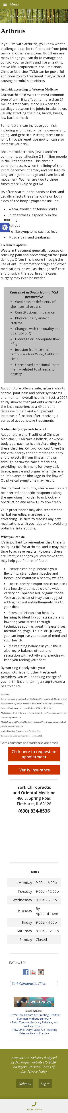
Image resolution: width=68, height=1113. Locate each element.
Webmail (24, 1084)
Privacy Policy (37, 1071)
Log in (45, 1084)
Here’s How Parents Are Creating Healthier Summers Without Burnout (34, 1016)
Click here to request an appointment (34, 754)
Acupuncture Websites (27, 1057)
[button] (4, 227)
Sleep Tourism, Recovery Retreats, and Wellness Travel (35, 1024)
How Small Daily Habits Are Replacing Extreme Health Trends (34, 1031)
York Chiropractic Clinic (29, 983)
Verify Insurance (34, 770)
